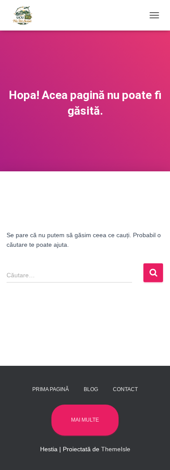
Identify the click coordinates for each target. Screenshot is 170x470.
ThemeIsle (115, 449)
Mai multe (85, 420)
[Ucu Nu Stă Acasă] (26, 15)
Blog (91, 389)
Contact (125, 389)
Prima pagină (50, 389)
